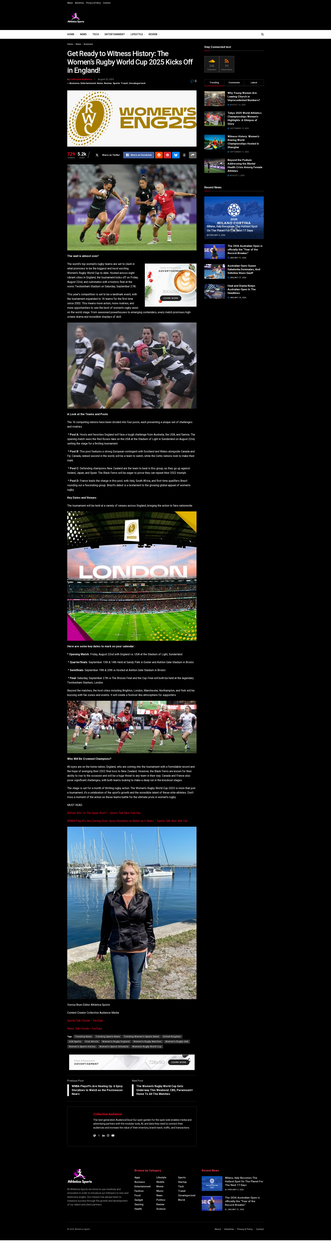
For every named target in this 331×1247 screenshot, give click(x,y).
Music (159, 1191)
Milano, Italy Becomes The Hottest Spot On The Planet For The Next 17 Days (244, 1181)
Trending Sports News (108, 1036)
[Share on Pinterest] (167, 155)
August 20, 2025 (106, 79)
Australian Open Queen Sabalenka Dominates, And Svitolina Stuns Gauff (244, 269)
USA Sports (75, 1041)
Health (138, 1209)
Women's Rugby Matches (148, 1041)
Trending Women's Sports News (141, 1036)
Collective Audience (81, 79)
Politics (160, 1200)
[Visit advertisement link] (171, 285)
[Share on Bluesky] (176, 155)
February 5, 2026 (216, 235)
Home (70, 34)
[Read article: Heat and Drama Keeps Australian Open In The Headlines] (214, 291)
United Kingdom (172, 1036)
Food (137, 1195)
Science (161, 1209)
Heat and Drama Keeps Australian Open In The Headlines (242, 289)
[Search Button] (262, 34)
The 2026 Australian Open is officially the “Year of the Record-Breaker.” (245, 249)
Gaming (138, 1204)
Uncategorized (137, 83)
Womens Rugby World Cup (146, 1046)
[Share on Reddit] (159, 155)
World (181, 1200)
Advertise (79, 3)
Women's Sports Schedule (113, 1046)
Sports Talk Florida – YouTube (85, 1020)
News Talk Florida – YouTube (84, 1028)
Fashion (139, 1191)
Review (153, 34)
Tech (95, 34)
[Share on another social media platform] (193, 155)
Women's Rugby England (116, 1041)
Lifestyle (137, 34)
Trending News (83, 1036)
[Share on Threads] (184, 155)
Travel (124, 83)
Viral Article (91, 1041)
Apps (137, 1177)
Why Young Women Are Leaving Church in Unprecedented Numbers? (244, 96)
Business (88, 44)
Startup (182, 1182)
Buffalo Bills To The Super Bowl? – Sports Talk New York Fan (104, 813)
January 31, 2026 (237, 258)
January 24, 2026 (237, 297)
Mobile (160, 1182)
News (83, 34)
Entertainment (115, 34)
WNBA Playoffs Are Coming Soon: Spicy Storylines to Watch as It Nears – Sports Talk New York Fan (127, 821)
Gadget (138, 1200)
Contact (107, 3)
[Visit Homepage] (75, 18)
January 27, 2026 (237, 277)
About (70, 3)
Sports (116, 83)
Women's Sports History (82, 1046)
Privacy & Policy (93, 3)
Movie (159, 1186)
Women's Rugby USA (177, 1041)
